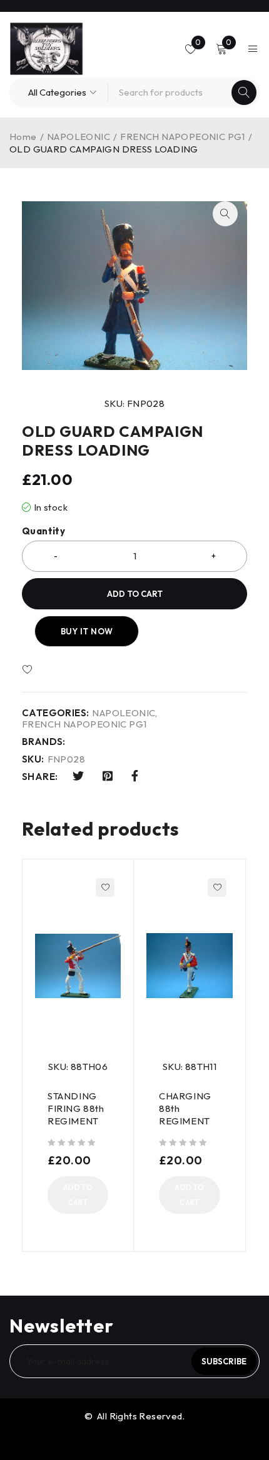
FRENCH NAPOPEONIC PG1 (182, 136)
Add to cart (135, 594)
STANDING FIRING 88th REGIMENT (76, 1108)
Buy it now (87, 631)
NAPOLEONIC (78, 136)
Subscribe (223, 1361)
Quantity (43, 531)
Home (23, 136)
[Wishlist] (64, 670)
